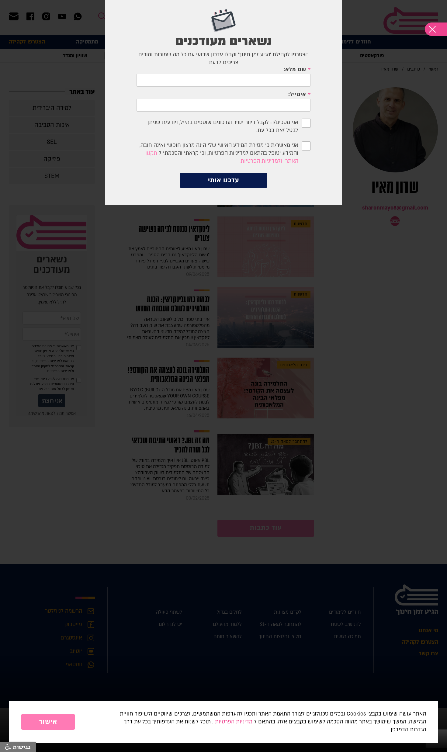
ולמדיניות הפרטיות (261, 161)
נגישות (21, 747)
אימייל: (297, 95)
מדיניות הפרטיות (233, 721)
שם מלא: (294, 70)
